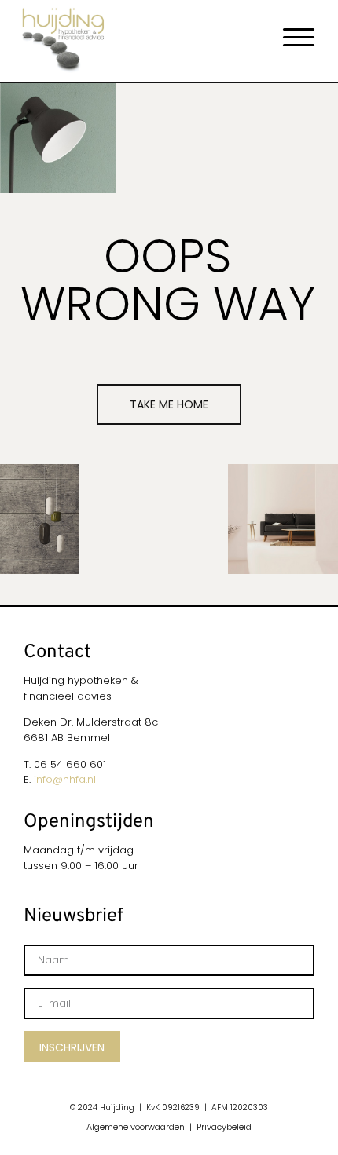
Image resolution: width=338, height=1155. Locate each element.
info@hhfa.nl (65, 779)
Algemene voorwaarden (135, 1126)
